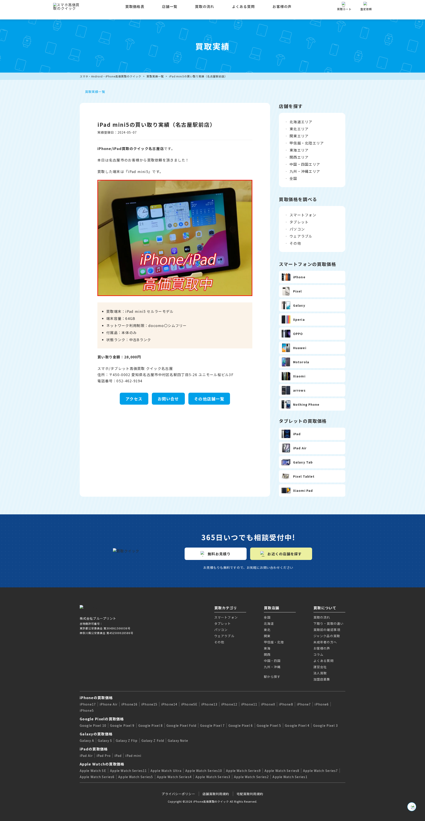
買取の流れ (204, 6)
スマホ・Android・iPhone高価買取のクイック (110, 76)
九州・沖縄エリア (305, 171)
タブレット (299, 222)
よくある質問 (243, 6)
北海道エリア (301, 121)
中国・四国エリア (305, 164)
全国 (293, 178)
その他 (295, 243)
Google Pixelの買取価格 (102, 718)
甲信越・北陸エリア (307, 143)
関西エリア (299, 157)
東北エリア (299, 128)
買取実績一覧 (155, 76)
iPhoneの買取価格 (96, 697)
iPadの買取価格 (94, 749)
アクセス (134, 399)
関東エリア (299, 135)
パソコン (297, 229)
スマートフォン (303, 214)
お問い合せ (168, 399)
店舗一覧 (169, 6)
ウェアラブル (301, 236)
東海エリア (299, 150)
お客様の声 (282, 6)
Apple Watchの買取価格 (102, 764)
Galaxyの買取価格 (96, 733)
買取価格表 (134, 6)
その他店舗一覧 (209, 399)
